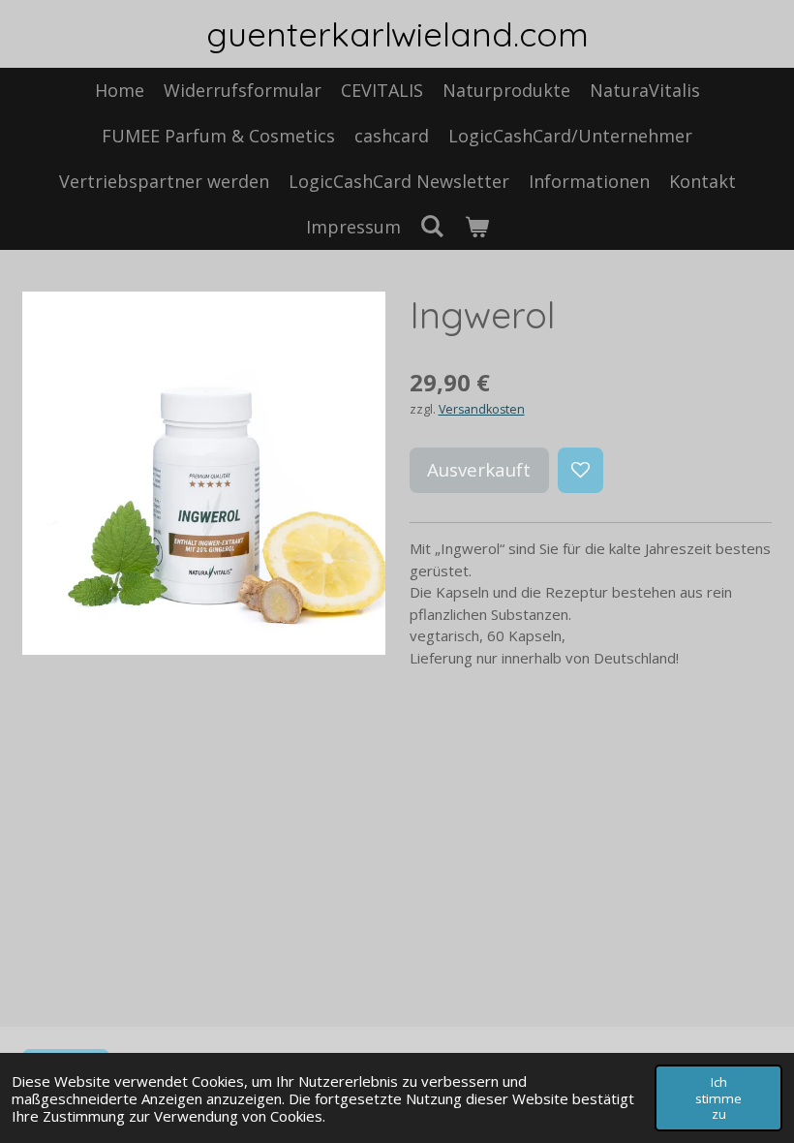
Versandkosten (482, 409)
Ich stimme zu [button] (718, 1097)
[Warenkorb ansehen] (476, 227)
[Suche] (432, 225)
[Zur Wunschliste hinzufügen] (580, 470)
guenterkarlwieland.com (397, 34)
